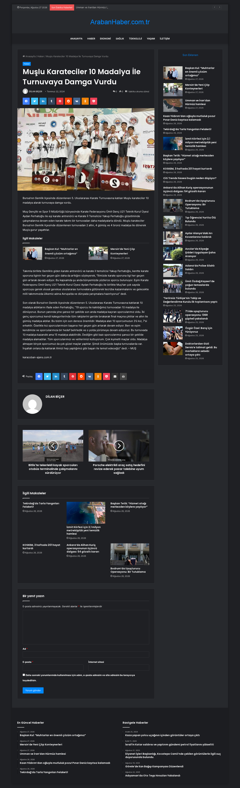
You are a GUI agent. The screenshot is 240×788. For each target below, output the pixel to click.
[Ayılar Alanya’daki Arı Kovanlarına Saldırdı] (173, 238)
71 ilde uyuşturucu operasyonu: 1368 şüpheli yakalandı (196, 314)
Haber (91, 38)
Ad (25, 648)
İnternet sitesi (96, 662)
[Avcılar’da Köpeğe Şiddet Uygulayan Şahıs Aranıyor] (173, 253)
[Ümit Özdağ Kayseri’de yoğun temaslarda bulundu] (173, 286)
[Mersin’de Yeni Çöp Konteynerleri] (98, 253)
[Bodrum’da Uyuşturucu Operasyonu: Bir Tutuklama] (130, 554)
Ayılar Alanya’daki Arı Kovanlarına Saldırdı (198, 235)
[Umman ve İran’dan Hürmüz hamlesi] (173, 105)
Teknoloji (135, 38)
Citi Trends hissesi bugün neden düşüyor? (189, 178)
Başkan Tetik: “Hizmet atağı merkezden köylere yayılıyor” (129, 505)
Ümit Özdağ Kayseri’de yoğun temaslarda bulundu (200, 284)
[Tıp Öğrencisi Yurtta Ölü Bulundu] (173, 222)
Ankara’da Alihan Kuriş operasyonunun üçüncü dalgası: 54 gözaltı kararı (83, 548)
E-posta (28, 662)
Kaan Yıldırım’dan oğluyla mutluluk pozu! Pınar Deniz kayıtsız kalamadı (189, 118)
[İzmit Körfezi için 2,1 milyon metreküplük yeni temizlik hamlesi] (86, 513)
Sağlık (120, 38)
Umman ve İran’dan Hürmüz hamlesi (95, 7)
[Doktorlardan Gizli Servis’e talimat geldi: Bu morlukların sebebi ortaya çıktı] (173, 348)
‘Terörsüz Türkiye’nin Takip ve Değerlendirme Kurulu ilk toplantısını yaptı (190, 300)
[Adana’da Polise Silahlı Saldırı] (173, 270)
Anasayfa (76, 38)
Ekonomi (105, 38)
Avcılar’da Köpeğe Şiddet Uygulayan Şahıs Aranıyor (200, 252)
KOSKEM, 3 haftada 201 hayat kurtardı (41, 546)
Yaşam (151, 38)
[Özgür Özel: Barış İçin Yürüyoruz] (173, 332)
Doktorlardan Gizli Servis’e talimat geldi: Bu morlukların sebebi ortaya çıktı (201, 349)
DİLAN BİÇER (35, 91)
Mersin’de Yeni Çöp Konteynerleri (197, 86)
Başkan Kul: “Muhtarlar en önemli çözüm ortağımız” (200, 71)
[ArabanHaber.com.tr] (120, 22)
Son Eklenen (190, 55)
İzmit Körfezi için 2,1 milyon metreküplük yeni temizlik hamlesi (84, 530)
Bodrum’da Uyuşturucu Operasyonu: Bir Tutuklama (128, 570)
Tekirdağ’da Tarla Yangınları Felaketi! (41, 505)
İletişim (165, 38)
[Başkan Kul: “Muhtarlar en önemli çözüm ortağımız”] (32, 253)
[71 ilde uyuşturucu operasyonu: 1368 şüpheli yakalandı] (173, 316)
